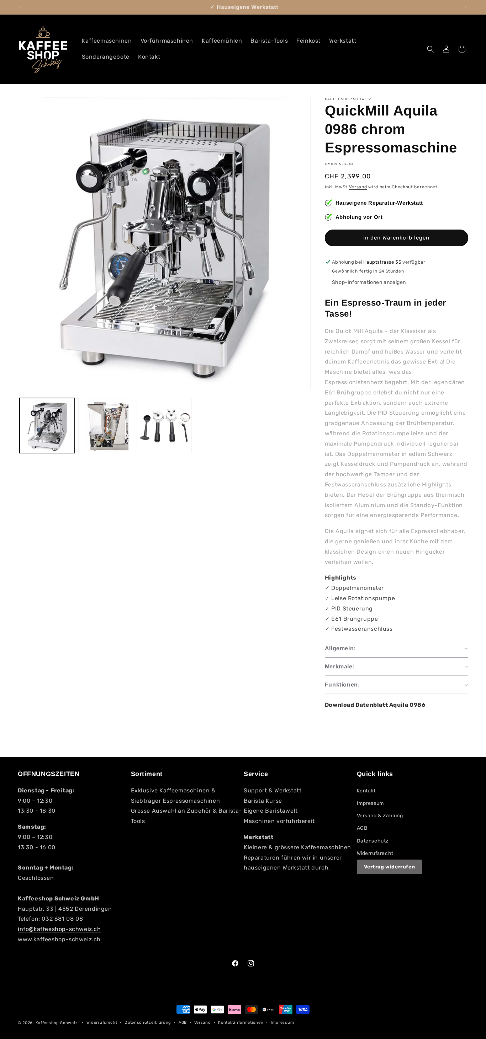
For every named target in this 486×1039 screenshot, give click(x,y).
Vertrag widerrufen (389, 867)
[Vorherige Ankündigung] (20, 7)
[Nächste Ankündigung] (466, 7)
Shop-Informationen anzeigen (369, 282)
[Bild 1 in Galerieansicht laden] (47, 425)
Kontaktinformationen (240, 1022)
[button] (430, 49)
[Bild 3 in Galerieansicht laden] (164, 425)
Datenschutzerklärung (148, 1022)
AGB (362, 828)
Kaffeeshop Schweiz (57, 1023)
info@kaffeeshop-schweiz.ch (59, 929)
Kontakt (366, 791)
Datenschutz (373, 841)
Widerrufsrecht (375, 853)
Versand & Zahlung (380, 816)
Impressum (370, 803)
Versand (358, 186)
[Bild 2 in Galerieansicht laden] (105, 425)
